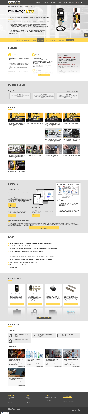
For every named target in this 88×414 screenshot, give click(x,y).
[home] (14, 2)
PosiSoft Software (11, 397)
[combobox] (5, 413)
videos (34, 40)
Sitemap (27, 397)
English (5, 412)
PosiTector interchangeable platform (17, 30)
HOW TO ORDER (70, 40)
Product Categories (14, 6)
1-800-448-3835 (47, 397)
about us (46, 2)
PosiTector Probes (32, 293)
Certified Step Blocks (69, 293)
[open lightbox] (76, 11)
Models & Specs (26, 40)
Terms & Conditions (29, 401)
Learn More (11, 205)
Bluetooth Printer (50, 293)
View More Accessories (44, 317)
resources (61, 40)
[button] (38, 2)
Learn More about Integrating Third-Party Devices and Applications (44, 228)
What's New (10, 402)
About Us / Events (11, 401)
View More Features (44, 74)
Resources (53, 2)
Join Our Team (28, 398)
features (17, 40)
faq (46, 40)
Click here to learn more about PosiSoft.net (17, 201)
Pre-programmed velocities (16, 26)
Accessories (53, 40)
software (40, 40)
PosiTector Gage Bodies (15, 293)
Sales (59, 2)
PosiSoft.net (22, 212)
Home (9, 6)
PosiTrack (28, 402)
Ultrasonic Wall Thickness (23, 6)
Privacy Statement (29, 399)
